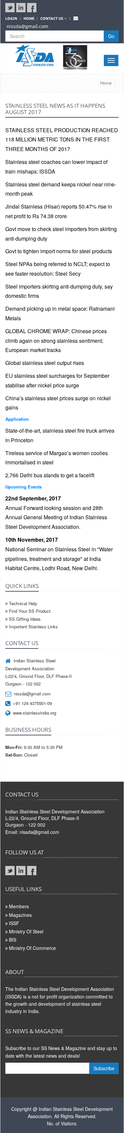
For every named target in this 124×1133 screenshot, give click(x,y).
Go (111, 36)
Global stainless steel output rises (44, 363)
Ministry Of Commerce (32, 948)
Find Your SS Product (29, 611)
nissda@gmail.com (27, 26)
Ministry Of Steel (26, 931)
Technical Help (22, 603)
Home (105, 83)
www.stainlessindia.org (34, 713)
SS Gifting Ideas (24, 619)
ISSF (14, 923)
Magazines (20, 915)
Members (19, 906)
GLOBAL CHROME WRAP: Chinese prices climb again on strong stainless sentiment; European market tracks (56, 340)
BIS (12, 939)
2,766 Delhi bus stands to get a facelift (49, 475)
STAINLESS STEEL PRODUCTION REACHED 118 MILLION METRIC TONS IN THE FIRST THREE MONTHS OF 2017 (61, 139)
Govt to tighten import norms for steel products (58, 251)
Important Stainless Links (33, 626)
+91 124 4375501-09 (32, 703)
